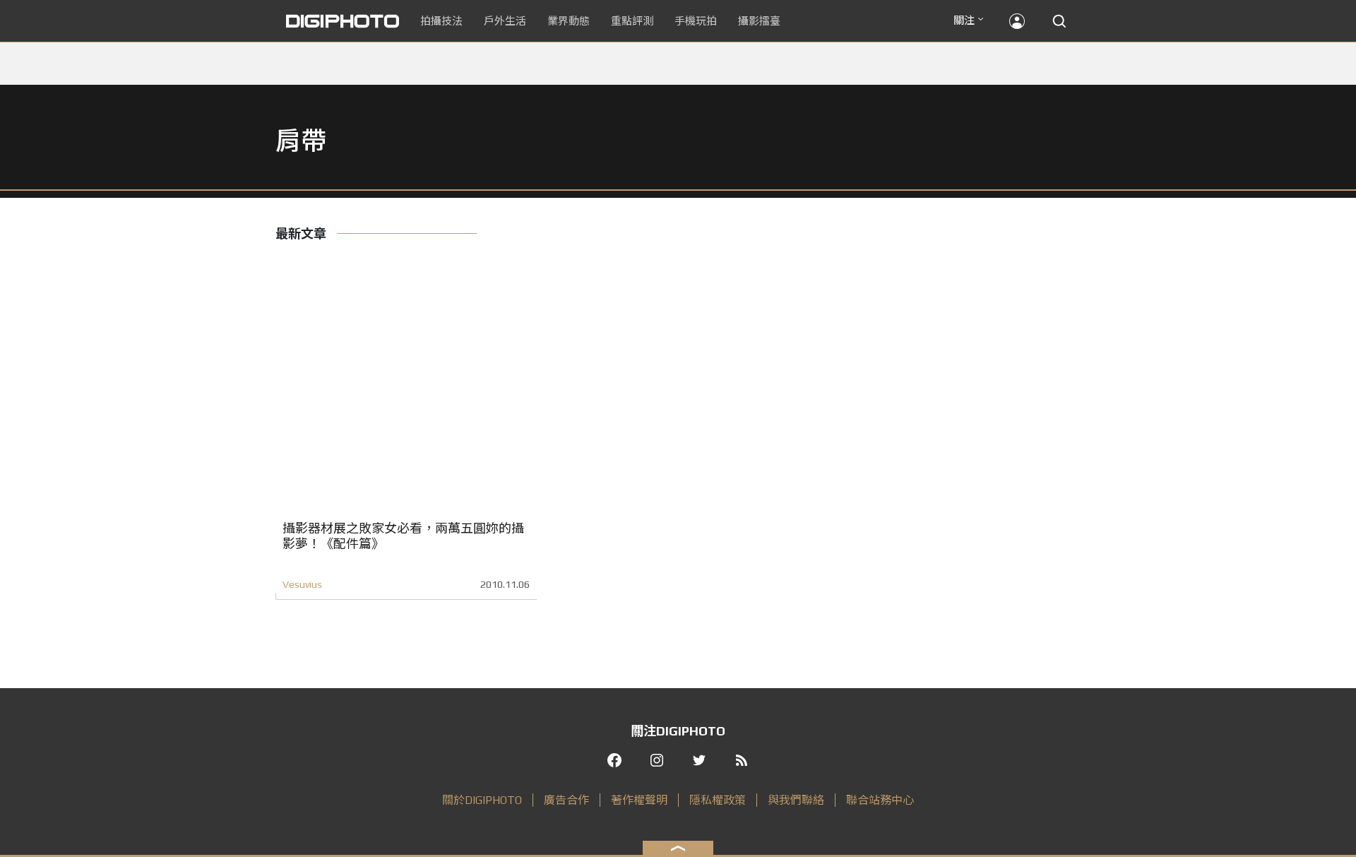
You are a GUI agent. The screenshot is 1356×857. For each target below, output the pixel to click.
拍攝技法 (441, 21)
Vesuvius (302, 584)
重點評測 (632, 21)
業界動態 (568, 21)
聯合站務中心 (880, 800)
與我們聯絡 (796, 800)
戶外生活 (505, 21)
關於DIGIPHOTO (482, 800)
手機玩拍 (695, 21)
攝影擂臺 (759, 21)
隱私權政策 (717, 800)
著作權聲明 (639, 800)
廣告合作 (566, 800)
